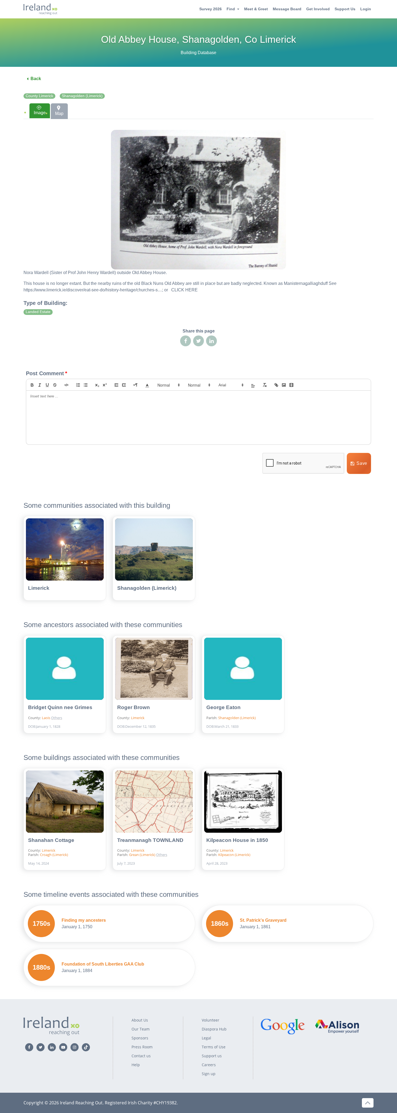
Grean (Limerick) (142, 854)
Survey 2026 (210, 9)
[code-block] (66, 385)
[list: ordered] (78, 385)
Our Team (141, 1029)
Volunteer (210, 1020)
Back (36, 78)
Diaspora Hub (214, 1029)
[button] (147, 385)
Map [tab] (59, 113)
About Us (140, 1020)
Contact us (141, 1055)
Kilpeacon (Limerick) (234, 854)
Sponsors (140, 1037)
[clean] (264, 385)
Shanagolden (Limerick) (82, 96)
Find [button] (231, 9)
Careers (209, 1064)
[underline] (47, 385)
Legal (206, 1037)
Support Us (345, 9)
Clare (66, 706)
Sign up (209, 1073)
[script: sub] (97, 385)
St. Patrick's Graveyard (263, 920)
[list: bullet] (85, 385)
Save (361, 463)
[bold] (32, 385)
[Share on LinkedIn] (211, 340)
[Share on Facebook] (185, 340)
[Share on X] (198, 340)
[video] (291, 385)
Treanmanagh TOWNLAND (150, 840)
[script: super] (105, 385)
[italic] (39, 385)
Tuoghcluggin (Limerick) (178, 845)
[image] (284, 385)
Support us (212, 1055)
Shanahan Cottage (51, 840)
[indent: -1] (116, 385)
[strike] (55, 385)
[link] (276, 385)
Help (136, 1064)
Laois (46, 717)
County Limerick (39, 96)
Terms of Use (214, 1046)
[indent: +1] (124, 385)
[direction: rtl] (135, 385)
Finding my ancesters (84, 920)
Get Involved (318, 9)
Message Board (287, 9)
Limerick (38, 588)
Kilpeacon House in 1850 (237, 840)
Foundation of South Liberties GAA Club (103, 964)
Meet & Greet (256, 9)
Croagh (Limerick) (54, 854)
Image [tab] (40, 112)
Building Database (198, 52)
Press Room (142, 1046)
